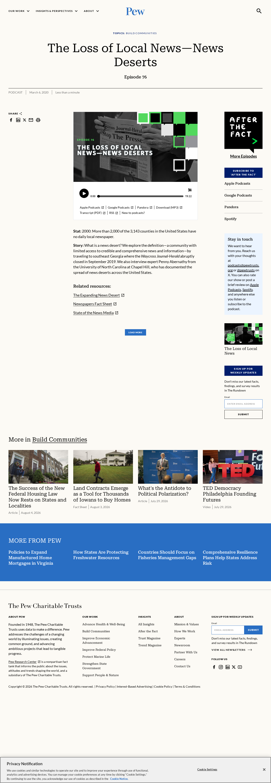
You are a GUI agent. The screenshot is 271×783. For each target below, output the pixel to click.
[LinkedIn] (227, 667)
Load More (135, 332)
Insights (144, 616)
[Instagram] (220, 667)
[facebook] (11, 120)
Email (227, 397)
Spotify (247, 289)
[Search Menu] (259, 11)
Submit (243, 414)
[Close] (264, 769)
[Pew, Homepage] (135, 11)
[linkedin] (18, 120)
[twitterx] (24, 120)
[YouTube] (239, 667)
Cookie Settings (207, 769)
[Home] (45, 605)
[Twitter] (234, 667)
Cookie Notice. (119, 778)
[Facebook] (214, 667)
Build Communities (59, 439)
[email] (30, 120)
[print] (38, 120)
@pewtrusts (246, 270)
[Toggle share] (260, 109)
